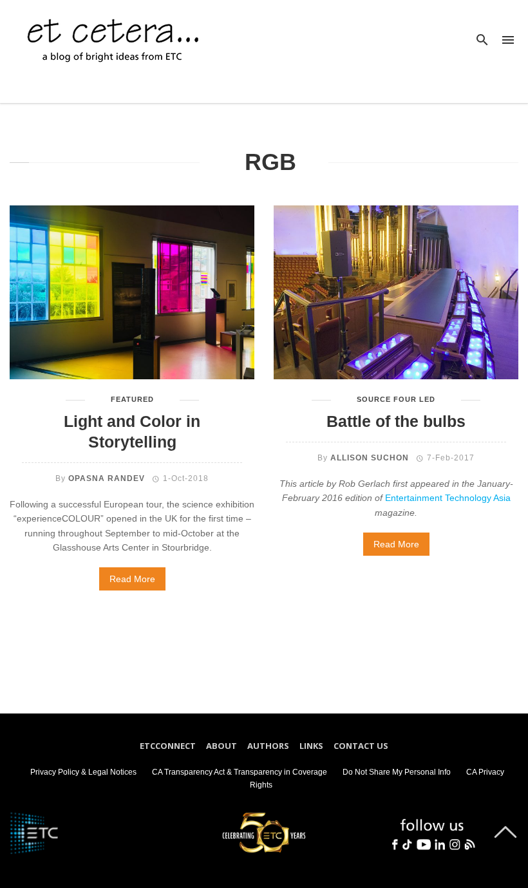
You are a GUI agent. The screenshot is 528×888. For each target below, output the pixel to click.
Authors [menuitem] (268, 745)
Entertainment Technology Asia (448, 498)
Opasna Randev (106, 478)
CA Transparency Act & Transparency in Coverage (239, 772)
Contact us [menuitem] (361, 745)
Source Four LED (396, 399)
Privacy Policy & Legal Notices (83, 772)
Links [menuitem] (311, 745)
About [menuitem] (221, 745)
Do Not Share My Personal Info (397, 772)
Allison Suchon (369, 457)
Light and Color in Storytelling (132, 432)
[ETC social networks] (432, 831)
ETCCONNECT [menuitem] (168, 745)
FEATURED (132, 399)
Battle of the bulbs (396, 421)
